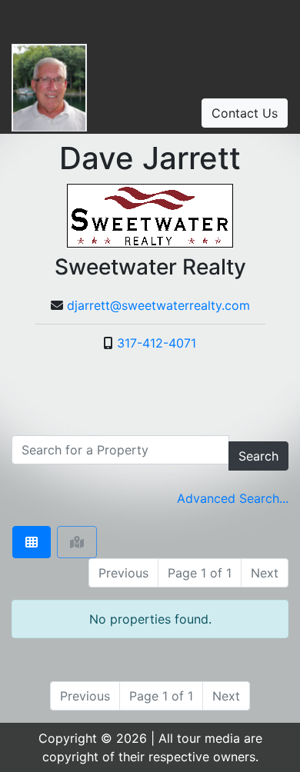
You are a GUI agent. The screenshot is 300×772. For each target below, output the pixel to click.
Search (258, 456)
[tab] (31, 542)
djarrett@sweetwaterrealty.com (158, 305)
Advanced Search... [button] (232, 498)
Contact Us (245, 113)
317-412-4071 (156, 343)
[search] (120, 449)
